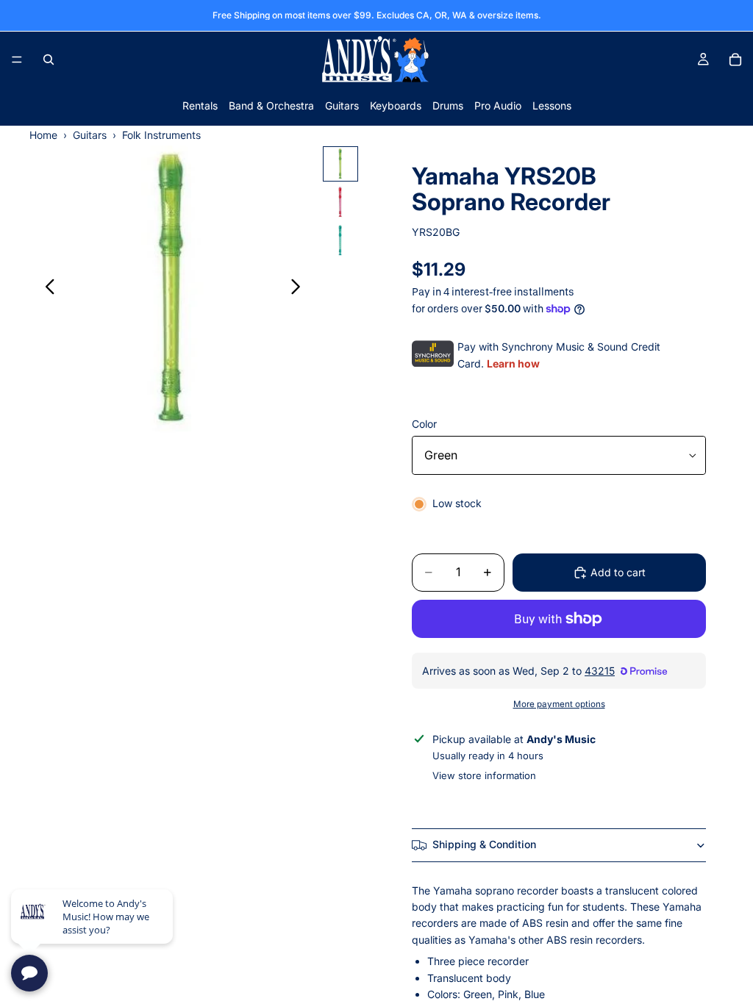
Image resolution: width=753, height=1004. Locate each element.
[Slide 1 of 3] (340, 164)
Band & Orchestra (271, 105)
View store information (484, 775)
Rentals (200, 105)
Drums (447, 105)
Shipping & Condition (484, 844)
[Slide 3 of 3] (340, 240)
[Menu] (17, 59)
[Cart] (735, 59)
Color (424, 423)
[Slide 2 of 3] (340, 202)
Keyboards (395, 105)
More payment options (559, 704)
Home (43, 135)
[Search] (48, 59)
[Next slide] (299, 289)
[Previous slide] (46, 289)
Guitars (342, 105)
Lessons (551, 105)
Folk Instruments (161, 135)
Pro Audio (497, 105)
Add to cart (618, 572)
